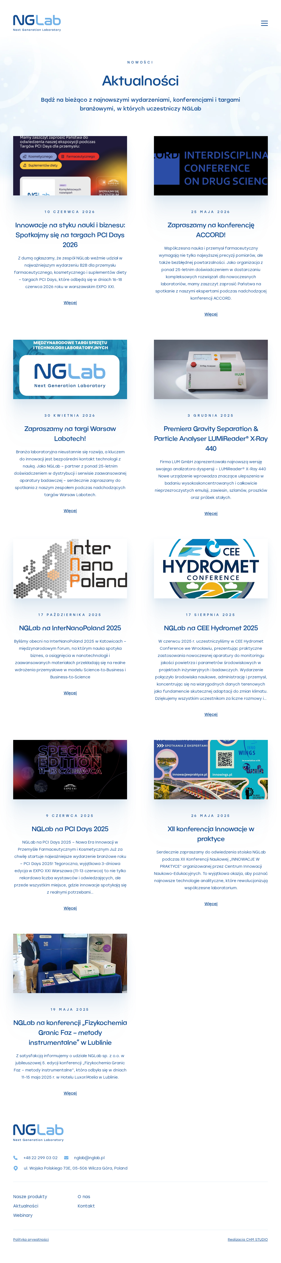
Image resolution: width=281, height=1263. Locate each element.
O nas (84, 1196)
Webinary (23, 1215)
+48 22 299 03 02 (40, 1157)
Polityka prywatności (31, 1239)
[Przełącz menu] (264, 23)
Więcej (70, 302)
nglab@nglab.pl (89, 1157)
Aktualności (25, 1206)
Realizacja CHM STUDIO (248, 1239)
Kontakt (86, 1206)
